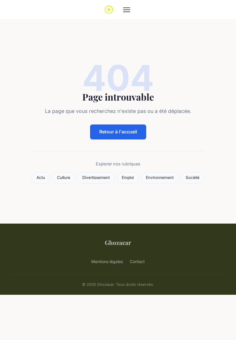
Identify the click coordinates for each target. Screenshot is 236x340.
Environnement (160, 177)
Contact (137, 261)
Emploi (128, 177)
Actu (41, 177)
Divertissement (96, 177)
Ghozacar (118, 242)
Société (192, 177)
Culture (63, 177)
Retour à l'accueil (118, 132)
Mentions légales (107, 261)
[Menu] (126, 9)
